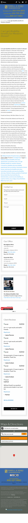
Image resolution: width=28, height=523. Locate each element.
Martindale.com (17, 505)
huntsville (3, 171)
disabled (19, 165)
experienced (17, 104)
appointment (4, 161)
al (25, 157)
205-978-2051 (18, 11)
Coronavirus (4, 165)
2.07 (23, 71)
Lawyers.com (10, 505)
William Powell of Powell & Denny (11, 155)
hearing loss (20, 167)
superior (3, 178)
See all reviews (8, 408)
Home (2, 20)
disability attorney (12, 165)
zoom (11, 180)
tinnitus (7, 178)
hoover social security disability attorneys (11, 169)
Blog (6, 20)
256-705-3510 (18, 13)
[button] (14, 464)
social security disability (15, 176)
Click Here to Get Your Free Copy (12, 297)
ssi (22, 176)
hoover (25, 167)
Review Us (14, 416)
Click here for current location (11, 436)
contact (23, 102)
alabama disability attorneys (13, 159)
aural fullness (11, 161)
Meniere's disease (10, 173)
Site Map (13, 502)
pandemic (18, 173)
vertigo (14, 178)
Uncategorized (17, 157)
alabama (3, 159)
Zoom (8, 110)
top (11, 178)
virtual (18, 178)
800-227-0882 (16, 16)
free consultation (11, 167)
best (16, 161)
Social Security (8, 175)
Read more (7, 340)
